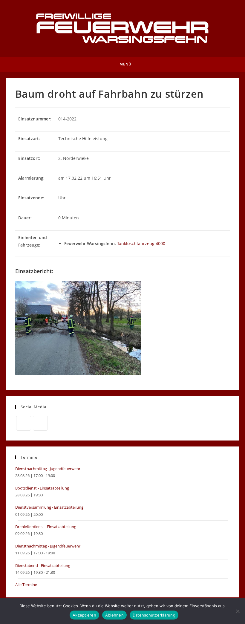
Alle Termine (26, 584)
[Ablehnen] (238, 611)
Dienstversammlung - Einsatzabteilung (49, 507)
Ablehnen (114, 615)
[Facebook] (23, 423)
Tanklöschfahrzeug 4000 (141, 243)
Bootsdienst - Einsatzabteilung (42, 488)
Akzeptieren (84, 615)
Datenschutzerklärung (154, 615)
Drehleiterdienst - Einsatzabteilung (45, 526)
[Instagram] (40, 423)
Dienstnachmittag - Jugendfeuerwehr (47, 468)
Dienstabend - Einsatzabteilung (42, 565)
